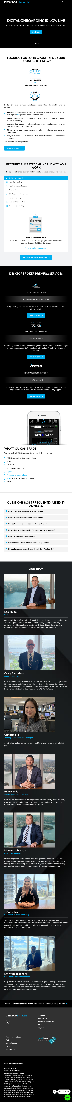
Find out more (36, 35)
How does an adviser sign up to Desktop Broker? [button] (26, 511)
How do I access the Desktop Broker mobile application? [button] (29, 543)
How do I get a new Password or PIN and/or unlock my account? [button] (31, 530)
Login (8, 1046)
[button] (67, 2)
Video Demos (11, 1043)
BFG (18, 115)
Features (41, 1016)
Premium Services (13, 1037)
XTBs (9, 478)
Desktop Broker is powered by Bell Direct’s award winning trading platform (35, 1003)
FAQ (7, 1040)
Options (10, 472)
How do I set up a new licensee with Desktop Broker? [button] (27, 524)
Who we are (42, 1019)
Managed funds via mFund (17, 475)
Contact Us (10, 1049)
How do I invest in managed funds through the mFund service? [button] (31, 549)
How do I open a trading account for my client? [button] (25, 517)
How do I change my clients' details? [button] (21, 536)
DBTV (40, 1025)
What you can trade (46, 1022)
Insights (41, 1028)
